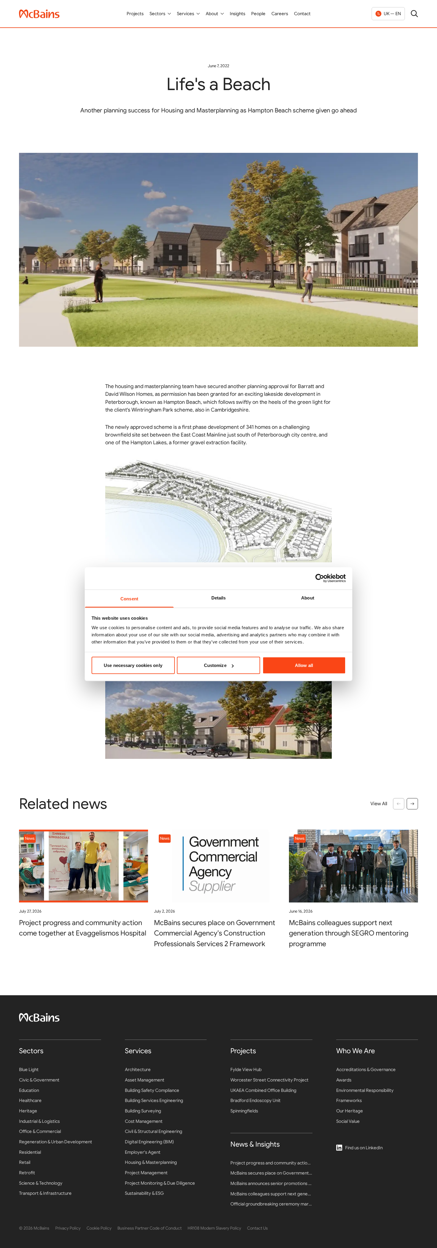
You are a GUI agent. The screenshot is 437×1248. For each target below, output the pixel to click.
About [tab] (307, 597)
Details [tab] (218, 597)
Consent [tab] (129, 598)
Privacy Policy (68, 1228)
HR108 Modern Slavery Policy (214, 1228)
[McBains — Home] (39, 14)
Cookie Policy (99, 1228)
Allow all (304, 665)
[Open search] (414, 13)
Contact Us (257, 1228)
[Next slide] (412, 803)
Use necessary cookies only (133, 665)
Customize (215, 665)
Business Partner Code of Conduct (149, 1228)
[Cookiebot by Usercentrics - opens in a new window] (320, 578)
